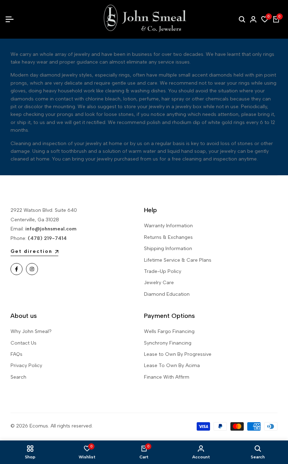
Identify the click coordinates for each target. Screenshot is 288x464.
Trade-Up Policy (162, 271)
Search (18, 377)
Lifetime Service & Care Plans (177, 260)
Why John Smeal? (31, 331)
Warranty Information (168, 226)
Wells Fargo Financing (169, 331)
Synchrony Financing (167, 343)
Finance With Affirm (166, 377)
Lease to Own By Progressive (177, 354)
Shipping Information (168, 248)
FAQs (16, 354)
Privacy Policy (26, 365)
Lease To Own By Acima (172, 365)
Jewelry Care (159, 283)
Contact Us (24, 343)
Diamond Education (167, 294)
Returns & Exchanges (168, 237)
